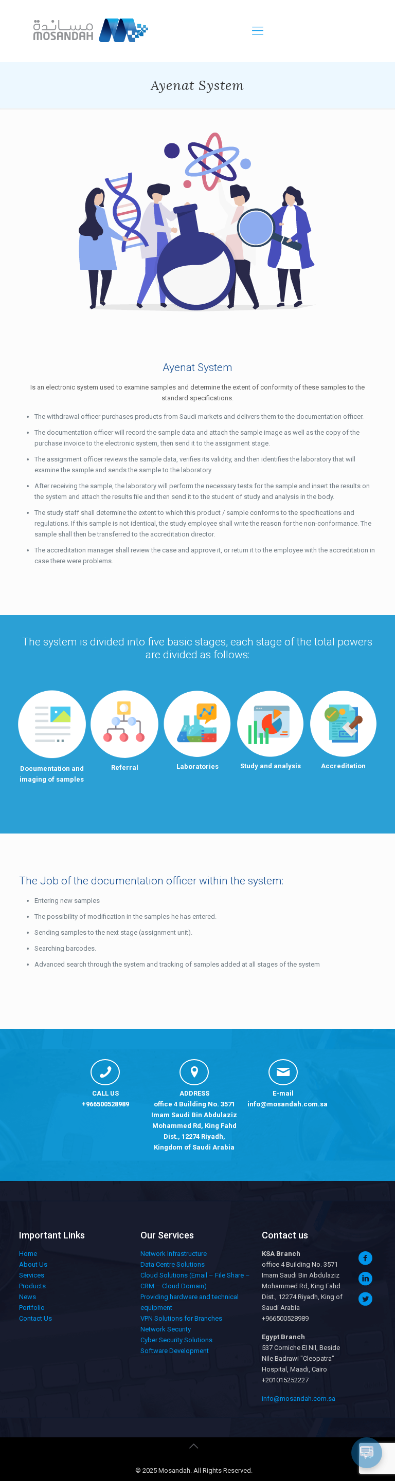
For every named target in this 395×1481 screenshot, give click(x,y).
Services (31, 1275)
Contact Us (35, 1318)
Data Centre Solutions (172, 1264)
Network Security (165, 1329)
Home (28, 1253)
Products (32, 1286)
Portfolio (32, 1307)
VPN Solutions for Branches (181, 1318)
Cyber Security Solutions (176, 1340)
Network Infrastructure (173, 1253)
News (27, 1297)
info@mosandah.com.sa (287, 1104)
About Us (33, 1264)
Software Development (174, 1351)
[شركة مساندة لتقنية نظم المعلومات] (89, 31)
